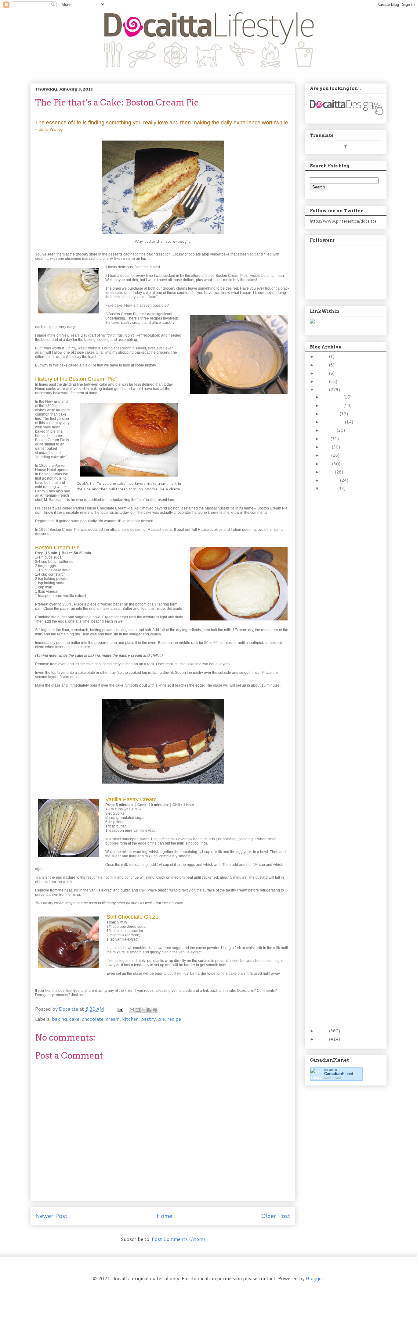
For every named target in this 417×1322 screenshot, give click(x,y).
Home (164, 1216)
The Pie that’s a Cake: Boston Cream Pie (342, 983)
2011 (323, 1039)
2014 (323, 381)
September (333, 422)
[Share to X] (143, 1010)
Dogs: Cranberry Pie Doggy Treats (340, 796)
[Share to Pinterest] (155, 1010)
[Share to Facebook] (149, 1010)
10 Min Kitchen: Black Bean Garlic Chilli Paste (342, 626)
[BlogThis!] (138, 1010)
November (332, 405)
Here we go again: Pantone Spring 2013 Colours (344, 839)
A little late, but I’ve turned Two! (340, 855)
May (326, 455)
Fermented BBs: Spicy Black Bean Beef (342, 732)
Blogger (315, 1278)
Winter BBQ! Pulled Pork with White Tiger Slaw (340, 538)
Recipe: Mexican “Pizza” (343, 941)
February (331, 480)
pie (161, 1018)
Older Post (275, 1216)
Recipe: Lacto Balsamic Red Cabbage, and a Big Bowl (343, 927)
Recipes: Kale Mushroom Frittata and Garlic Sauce (344, 762)
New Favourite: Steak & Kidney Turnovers (344, 1015)
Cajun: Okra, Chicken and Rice (344, 642)
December (332, 397)
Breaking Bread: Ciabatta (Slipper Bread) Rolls (339, 556)
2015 (323, 373)
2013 (323, 390)
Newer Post (51, 1216)
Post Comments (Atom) (178, 1238)
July (326, 439)
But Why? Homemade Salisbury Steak (342, 719)
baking (59, 1018)
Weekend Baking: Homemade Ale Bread (344, 706)
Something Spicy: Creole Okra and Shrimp (344, 823)
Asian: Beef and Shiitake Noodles (344, 591)
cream (113, 1018)
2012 (323, 1031)
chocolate (92, 1018)
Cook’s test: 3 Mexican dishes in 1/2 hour (343, 674)
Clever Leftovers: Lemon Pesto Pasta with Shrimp (342, 781)
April (327, 464)
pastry (148, 1018)
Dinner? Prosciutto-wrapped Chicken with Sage (344, 690)
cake (74, 1018)
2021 (323, 365)
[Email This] (132, 1010)
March (328, 472)
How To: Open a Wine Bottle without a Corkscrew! (342, 607)
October (330, 414)
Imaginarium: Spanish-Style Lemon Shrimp (342, 746)
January (329, 488)
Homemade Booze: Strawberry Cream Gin (341, 575)
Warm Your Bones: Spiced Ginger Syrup (342, 951)
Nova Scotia (332, 1078)
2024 (323, 356)
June (327, 447)
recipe (174, 1018)
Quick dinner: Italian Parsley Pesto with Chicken (341, 871)
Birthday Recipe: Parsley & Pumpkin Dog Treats (344, 890)
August (329, 430)
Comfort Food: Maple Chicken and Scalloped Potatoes (342, 967)
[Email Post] (119, 1008)
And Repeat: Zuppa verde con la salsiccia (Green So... (343, 658)
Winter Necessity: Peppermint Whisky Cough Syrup (342, 1000)
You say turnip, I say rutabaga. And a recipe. (340, 519)
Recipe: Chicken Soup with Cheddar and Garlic (341, 909)
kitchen (130, 1018)
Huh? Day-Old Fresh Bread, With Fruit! (341, 810)
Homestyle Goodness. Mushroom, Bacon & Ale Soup (342, 501)
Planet (338, 1073)
